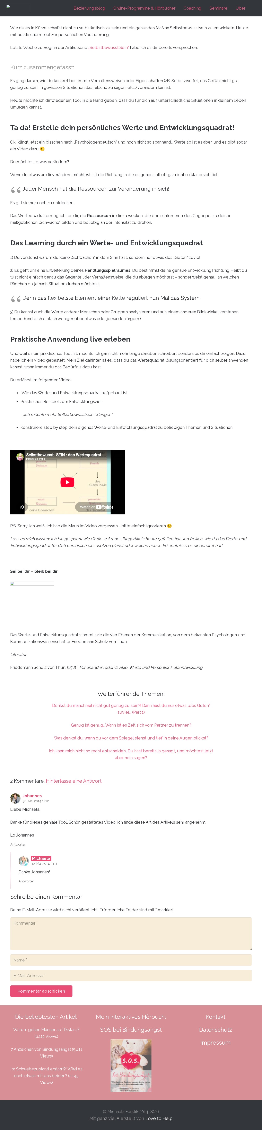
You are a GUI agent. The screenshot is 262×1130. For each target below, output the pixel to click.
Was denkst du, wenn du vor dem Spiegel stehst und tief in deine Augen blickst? (131, 738)
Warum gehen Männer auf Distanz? (46, 1029)
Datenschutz (215, 1029)
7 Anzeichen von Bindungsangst (41, 1049)
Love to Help (159, 1118)
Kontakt (215, 1016)
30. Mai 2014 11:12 (36, 801)
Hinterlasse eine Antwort (74, 781)
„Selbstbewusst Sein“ (108, 47)
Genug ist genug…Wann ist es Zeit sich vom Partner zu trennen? (131, 725)
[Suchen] (254, 8)
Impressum (216, 1042)
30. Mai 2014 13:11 (44, 864)
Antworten (18, 844)
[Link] (18, 8)
